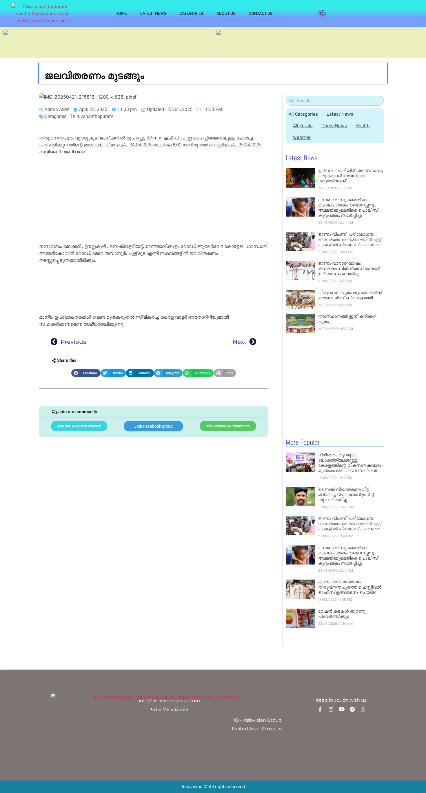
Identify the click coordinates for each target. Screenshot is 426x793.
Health (362, 125)
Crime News (334, 125)
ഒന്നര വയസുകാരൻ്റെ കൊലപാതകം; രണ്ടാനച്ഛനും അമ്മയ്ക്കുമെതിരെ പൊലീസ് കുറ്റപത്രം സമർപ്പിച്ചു (348, 207)
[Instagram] (331, 709)
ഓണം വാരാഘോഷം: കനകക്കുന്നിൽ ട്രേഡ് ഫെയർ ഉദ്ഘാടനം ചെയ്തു (349, 268)
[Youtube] (341, 709)
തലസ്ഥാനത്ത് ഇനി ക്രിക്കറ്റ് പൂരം (347, 318)
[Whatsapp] (363, 709)
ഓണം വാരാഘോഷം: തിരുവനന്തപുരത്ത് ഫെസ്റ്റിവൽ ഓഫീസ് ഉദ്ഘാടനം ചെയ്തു (349, 587)
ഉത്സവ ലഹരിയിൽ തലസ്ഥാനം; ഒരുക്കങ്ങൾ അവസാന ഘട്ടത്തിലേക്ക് (350, 176)
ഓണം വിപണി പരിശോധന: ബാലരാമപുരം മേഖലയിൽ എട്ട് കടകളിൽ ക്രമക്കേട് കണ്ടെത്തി (349, 239)
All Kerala (303, 125)
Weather (302, 137)
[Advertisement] (153, 200)
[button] (322, 13)
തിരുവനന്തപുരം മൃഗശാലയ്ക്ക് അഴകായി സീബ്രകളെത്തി (350, 295)
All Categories (303, 114)
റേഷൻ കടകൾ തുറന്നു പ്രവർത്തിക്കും (342, 613)
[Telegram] (352, 709)
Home (121, 13)
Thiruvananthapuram (91, 116)
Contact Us (260, 13)
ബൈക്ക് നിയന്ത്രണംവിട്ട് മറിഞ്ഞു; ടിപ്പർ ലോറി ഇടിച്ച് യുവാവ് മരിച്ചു (346, 494)
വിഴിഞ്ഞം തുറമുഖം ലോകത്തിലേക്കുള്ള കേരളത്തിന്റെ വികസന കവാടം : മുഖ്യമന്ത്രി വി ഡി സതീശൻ (350, 462)
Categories (191, 13)
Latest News (153, 13)
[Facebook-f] (320, 709)
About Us (225, 13)
